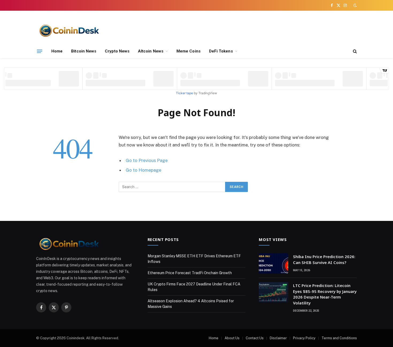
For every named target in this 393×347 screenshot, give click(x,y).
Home (57, 51)
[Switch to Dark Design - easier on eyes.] (354, 5)
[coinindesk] (69, 30)
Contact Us (255, 338)
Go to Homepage (143, 170)
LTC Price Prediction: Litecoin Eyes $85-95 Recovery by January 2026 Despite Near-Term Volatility (325, 294)
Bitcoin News (83, 51)
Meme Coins (188, 51)
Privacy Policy (304, 338)
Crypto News (117, 51)
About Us (232, 338)
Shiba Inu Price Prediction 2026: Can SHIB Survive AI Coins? (324, 259)
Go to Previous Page (147, 160)
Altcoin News (150, 51)
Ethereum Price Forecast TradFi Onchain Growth (190, 273)
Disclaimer (278, 338)
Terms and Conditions (339, 338)
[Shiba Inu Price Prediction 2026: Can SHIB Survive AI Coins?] (273, 263)
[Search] (354, 51)
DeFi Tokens (221, 51)
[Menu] (39, 51)
